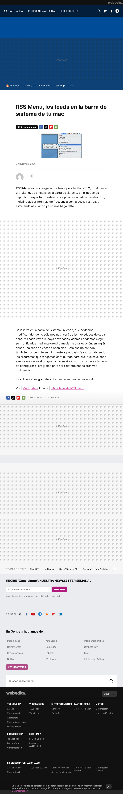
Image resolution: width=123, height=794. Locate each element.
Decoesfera (13, 743)
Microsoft (15, 85)
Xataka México (14, 767)
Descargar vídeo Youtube (95, 569)
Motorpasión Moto (105, 713)
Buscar (111, 681)
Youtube (33, 613)
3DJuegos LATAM (38, 767)
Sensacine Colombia (61, 772)
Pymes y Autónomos (35, 744)
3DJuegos (34, 708)
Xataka (10, 708)
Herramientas (14, 646)
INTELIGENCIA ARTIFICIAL (42, 11)
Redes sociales (15, 653)
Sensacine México (60, 767)
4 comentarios (28, 127)
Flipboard (105, 11)
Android (28, 85)
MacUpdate (30, 388)
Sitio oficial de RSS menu (67, 388)
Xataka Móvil (13, 713)
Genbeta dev (91, 646)
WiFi (72, 85)
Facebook (111, 11)
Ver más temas (17, 667)
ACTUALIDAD (17, 11)
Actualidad (51, 640)
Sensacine (56, 708)
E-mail (56, 127)
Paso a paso (13, 640)
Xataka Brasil (13, 772)
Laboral (49, 653)
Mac (42, 397)
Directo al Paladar (82, 708)
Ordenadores (43, 85)
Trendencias (13, 738)
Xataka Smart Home (17, 722)
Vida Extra (34, 713)
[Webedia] (115, 2)
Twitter (99, 11)
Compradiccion (14, 747)
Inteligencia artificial (94, 640)
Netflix (10, 659)
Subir (107, 694)
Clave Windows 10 (68, 569)
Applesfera (12, 717)
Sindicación (54, 397)
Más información (20, 791)
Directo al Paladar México (82, 768)
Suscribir (59, 589)
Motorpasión (102, 708)
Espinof (55, 713)
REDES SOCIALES (69, 11)
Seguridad (51, 646)
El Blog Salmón (36, 738)
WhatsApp (51, 659)
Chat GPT (35, 569)
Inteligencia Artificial (94, 659)
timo (86, 653)
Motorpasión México (102, 768)
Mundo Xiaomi (14, 726)
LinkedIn (60, 613)
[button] (29, 176)
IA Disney (50, 569)
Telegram (117, 11)
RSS (46, 613)
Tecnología (60, 85)
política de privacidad (49, 596)
